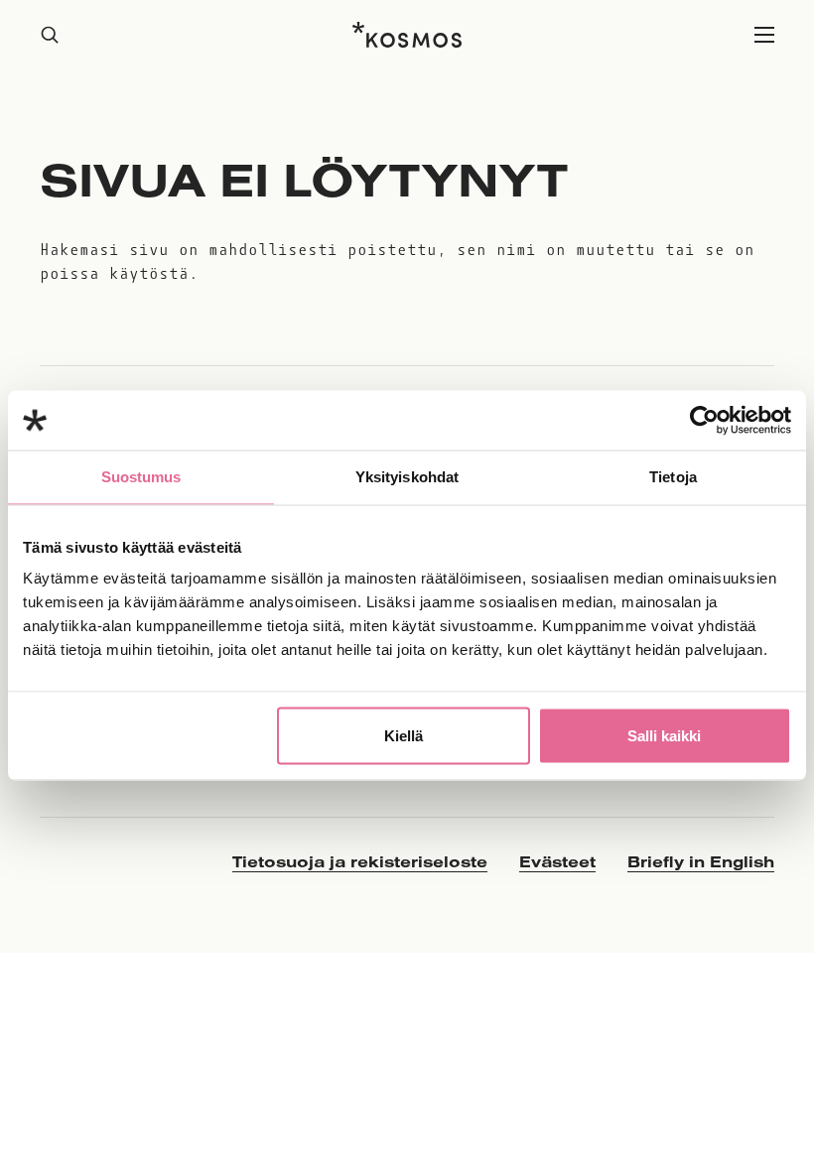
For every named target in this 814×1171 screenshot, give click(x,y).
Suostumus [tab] (141, 476)
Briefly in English (700, 861)
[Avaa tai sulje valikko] (764, 35)
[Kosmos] (407, 34)
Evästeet (557, 861)
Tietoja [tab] (673, 476)
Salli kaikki (664, 735)
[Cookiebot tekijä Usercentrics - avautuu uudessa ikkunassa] (704, 421)
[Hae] (49, 35)
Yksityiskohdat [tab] (407, 476)
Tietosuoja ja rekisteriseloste (359, 861)
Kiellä (403, 735)
